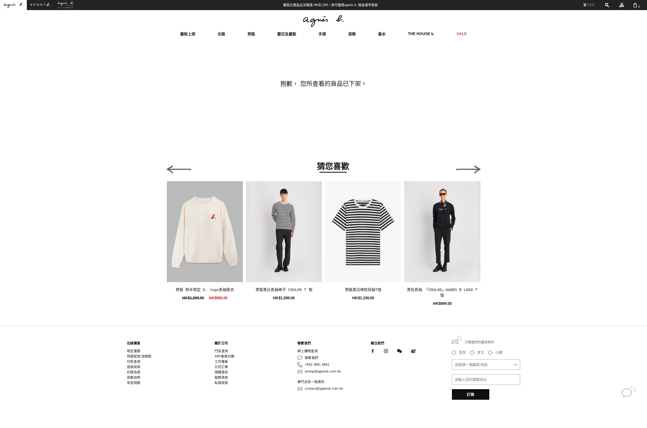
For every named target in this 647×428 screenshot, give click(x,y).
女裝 (221, 34)
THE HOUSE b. (421, 34)
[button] (179, 168)
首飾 (352, 34)
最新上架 (187, 34)
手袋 (322, 34)
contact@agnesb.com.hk (324, 388)
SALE (462, 34)
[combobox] (486, 364)
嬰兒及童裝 (286, 34)
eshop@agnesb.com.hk (323, 371)
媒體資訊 (221, 372)
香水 (382, 34)
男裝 (251, 34)
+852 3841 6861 (317, 364)
